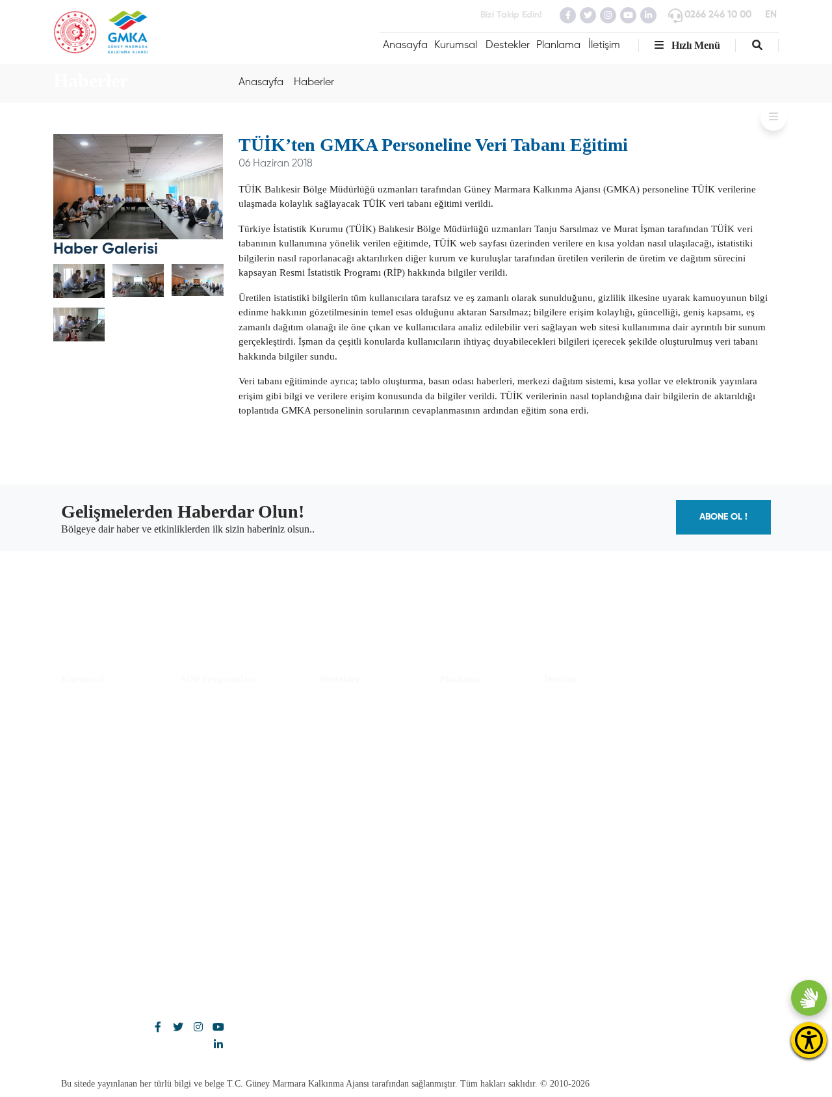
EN (771, 15)
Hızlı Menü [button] (694, 45)
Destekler (508, 45)
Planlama (558, 45)
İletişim (604, 45)
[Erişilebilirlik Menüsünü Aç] (809, 1040)
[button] (757, 46)
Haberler (314, 82)
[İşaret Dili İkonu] (809, 998)
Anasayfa (405, 45)
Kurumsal (455, 45)
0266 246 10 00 (717, 15)
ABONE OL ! (723, 517)
